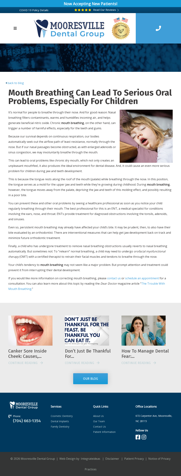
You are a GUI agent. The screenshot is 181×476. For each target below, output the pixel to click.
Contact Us (99, 426)
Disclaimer (112, 459)
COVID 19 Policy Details (33, 10)
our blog (90, 379)
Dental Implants (60, 421)
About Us (98, 416)
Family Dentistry (60, 426)
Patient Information (104, 432)
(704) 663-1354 (27, 420)
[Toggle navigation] (15, 28)
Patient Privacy (134, 459)
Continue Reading (24, 363)
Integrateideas (90, 459)
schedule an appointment (142, 278)
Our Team (99, 421)
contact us (114, 278)
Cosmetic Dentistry (62, 416)
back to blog (15, 83)
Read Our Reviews (104, 9)
